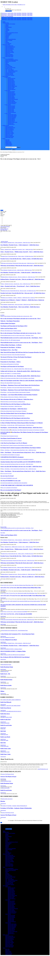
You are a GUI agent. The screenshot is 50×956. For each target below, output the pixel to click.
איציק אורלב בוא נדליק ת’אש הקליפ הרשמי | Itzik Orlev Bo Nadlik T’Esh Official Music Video (22, 595)
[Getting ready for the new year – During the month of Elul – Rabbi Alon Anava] (16, 368)
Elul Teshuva (7, 65)
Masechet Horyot (11, 124)
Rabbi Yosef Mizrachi (9, 49)
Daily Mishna (5, 76)
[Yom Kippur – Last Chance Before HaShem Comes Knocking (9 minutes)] (15, 392)
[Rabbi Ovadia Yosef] (6, 717)
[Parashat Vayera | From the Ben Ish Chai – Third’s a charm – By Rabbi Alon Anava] (16, 256)
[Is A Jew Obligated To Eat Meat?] (7, 637)
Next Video (2, 532)
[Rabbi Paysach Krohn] (4, 722)
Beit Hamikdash (8, 27)
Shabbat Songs (8, 141)
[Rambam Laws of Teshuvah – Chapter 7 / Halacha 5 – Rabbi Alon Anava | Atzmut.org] (17, 297)
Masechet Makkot (11, 118)
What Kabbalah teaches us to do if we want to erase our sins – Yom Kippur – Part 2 (21, 337)
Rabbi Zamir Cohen (9, 56)
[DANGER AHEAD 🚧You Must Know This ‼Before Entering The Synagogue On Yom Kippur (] (22, 429)
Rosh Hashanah (8, 33)
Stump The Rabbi (8, 40)
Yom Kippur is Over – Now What (8, 349)
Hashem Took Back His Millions (11, 59)
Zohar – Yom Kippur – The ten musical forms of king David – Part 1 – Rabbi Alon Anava (23, 452)
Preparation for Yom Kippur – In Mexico (10, 347)
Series (4, 57)
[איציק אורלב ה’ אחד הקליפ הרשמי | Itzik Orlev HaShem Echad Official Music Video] (16, 585)
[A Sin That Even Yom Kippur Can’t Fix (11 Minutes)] (11, 440)
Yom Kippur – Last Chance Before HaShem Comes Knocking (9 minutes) (18, 394)
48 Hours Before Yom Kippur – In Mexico (10, 345)
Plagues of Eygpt (8, 68)
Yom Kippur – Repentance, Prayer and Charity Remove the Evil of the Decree (20, 385)
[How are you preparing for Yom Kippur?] (8, 487)
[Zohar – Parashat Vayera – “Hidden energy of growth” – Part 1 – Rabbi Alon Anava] (16, 249)
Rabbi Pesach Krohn (9, 55)
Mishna (2, 691)
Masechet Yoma (11, 95)
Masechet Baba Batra (12, 116)
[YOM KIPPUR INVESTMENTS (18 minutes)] (10, 454)
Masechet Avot (11, 123)
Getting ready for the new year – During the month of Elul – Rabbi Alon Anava (20, 371)
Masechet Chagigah (11, 103)
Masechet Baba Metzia (12, 115)
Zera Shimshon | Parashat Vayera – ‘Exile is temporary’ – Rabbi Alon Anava (19, 245)
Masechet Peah (11, 79)
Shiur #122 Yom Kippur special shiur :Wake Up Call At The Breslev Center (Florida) (21, 380)
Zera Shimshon (8, 43)
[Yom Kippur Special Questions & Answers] (9, 435)
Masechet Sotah (11, 110)
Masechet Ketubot (11, 106)
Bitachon (7, 62)
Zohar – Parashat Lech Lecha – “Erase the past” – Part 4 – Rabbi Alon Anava (20, 286)
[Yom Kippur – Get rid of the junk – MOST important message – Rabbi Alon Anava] (17, 425)
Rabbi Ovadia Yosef (9, 45)
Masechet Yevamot (11, 105)
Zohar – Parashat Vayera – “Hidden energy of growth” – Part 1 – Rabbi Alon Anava (21, 251)
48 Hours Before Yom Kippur (7, 323)
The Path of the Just (9, 74)
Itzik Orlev (7, 139)
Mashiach (7, 35)
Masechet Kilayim (11, 81)
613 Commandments (9, 58)
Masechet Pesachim (11, 93)
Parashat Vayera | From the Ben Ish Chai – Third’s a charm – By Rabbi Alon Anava (21, 258)
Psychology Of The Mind (10, 67)
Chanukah (7, 30)
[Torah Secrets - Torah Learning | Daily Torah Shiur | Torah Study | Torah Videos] (16, 14)
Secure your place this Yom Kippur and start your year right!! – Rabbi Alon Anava (21, 466)
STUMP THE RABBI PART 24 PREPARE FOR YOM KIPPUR (16, 485)
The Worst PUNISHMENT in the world (10, 480)
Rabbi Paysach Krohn (9, 136)
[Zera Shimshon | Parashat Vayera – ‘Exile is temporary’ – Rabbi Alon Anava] (15, 242)
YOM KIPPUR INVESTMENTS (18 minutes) (12, 457)
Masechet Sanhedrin (12, 117)
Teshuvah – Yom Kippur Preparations (10, 321)
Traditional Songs (8, 144)
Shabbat (6, 24)
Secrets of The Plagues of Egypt (11, 32)
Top (1, 822)
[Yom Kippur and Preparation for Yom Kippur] (9, 364)
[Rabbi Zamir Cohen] (4, 746)
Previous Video (3, 526)
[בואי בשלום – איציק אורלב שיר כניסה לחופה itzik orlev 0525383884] (13, 611)
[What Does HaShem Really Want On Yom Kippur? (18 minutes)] (13, 411)
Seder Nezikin (8, 113)
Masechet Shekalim (11, 94)
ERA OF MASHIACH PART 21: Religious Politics (13, 651)
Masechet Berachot (11, 78)
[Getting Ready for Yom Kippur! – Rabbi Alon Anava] (11, 406)
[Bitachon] (6, 798)
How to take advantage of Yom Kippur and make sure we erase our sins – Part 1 (20, 318)
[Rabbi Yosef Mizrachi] (10, 699)
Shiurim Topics (6, 22)
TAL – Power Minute (9, 69)
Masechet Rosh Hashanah (13, 99)
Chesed (6, 28)
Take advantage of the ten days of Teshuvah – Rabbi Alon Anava (16, 399)
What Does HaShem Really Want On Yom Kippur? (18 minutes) (16, 413)
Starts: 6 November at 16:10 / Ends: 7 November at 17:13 (14, 4)
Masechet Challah (11, 87)
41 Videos (2, 315)
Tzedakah (7, 29)
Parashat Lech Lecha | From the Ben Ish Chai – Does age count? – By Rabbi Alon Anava (22, 293)
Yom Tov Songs (8, 145)
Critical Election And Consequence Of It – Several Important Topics (17, 634)
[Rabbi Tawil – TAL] (4, 671)
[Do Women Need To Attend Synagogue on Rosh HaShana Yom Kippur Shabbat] (16, 445)
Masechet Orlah (11, 88)
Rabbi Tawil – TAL (9, 134)
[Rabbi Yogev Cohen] (4, 751)
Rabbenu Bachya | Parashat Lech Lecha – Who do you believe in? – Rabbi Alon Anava (22, 279)
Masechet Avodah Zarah (12, 122)
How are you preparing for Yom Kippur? (10, 490)
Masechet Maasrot (11, 85)
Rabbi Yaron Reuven (9, 47)
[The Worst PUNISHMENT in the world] (8, 478)
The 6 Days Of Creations (10, 23)
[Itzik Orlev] (4, 740)
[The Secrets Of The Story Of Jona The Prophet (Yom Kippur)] (12, 354)
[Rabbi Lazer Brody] (4, 734)
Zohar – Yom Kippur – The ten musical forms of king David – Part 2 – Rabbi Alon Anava (23, 471)
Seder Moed (7, 90)
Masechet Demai (11, 80)
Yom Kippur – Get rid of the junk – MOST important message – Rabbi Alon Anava (21, 427)
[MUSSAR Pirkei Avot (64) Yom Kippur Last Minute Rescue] (12, 401)
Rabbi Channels (6, 125)
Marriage (7, 36)
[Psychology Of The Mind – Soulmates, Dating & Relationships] (13, 805)
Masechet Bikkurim (11, 89)
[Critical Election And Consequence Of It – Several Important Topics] (14, 630)
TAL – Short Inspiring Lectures (11, 70)
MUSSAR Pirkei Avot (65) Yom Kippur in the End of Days (15, 418)
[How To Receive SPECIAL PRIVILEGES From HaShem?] (12, 654)
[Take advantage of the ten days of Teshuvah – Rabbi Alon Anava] (13, 396)
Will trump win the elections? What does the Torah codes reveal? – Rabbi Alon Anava (21, 265)
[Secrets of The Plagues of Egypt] (7, 774)
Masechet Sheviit (11, 82)
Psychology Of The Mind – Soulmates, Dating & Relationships (16, 808)
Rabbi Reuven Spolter (9, 52)
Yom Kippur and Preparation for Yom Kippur (12, 366)
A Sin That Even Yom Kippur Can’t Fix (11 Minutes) (13, 443)
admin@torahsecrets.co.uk (43, 768)
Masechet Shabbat (11, 91)
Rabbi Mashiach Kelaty (6, 679)
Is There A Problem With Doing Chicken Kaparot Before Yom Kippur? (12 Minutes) (21, 422)
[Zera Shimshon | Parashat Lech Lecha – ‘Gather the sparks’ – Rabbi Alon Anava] (16, 270)
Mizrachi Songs (8, 142)
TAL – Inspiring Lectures (10, 71)
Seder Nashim (8, 104)
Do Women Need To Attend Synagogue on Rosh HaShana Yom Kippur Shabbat (20, 447)
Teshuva (7, 38)
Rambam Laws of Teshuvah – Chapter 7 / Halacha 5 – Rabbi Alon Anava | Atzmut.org (22, 300)
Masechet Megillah (11, 101)
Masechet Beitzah (11, 98)
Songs (4, 138)
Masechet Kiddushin (12, 112)
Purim (6, 31)
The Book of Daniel (9, 73)
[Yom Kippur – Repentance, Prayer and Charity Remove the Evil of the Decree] (10, 382)
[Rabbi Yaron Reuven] (10, 705)
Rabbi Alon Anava (9, 50)
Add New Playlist (4, 241)
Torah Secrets (3, 589)
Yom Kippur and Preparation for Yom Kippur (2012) (13, 326)
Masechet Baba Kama (12, 114)
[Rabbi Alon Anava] (10, 711)
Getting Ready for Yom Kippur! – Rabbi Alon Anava (13, 408)
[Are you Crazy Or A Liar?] (6, 473)
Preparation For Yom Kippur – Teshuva (10, 361)
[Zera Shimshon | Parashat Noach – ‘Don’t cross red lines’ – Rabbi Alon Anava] (15, 304)
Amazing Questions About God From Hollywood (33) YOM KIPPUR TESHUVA (20, 461)
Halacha (7, 26)
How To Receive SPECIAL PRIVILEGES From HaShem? (15, 657)
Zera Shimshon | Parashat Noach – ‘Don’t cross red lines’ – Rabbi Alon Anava (20, 306)
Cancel (1, 210)
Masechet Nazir (11, 109)
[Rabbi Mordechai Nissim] (5, 664)
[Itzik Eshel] (2, 728)
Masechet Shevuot (11, 119)
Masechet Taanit (11, 100)
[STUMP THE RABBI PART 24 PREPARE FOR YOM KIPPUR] (13, 482)
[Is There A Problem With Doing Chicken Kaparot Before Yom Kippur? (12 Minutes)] (17, 420)
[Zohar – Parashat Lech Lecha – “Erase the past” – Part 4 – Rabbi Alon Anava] (15, 283)
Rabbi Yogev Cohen (9, 51)
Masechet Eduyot (11, 121)
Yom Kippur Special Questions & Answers (11, 438)
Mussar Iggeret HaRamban (10, 39)
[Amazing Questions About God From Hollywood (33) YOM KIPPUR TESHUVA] (17, 459)
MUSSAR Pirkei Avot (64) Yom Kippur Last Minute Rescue (15, 404)
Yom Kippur (7, 34)
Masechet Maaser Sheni (12, 86)
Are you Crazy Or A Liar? (7, 476)
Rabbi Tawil (7, 53)
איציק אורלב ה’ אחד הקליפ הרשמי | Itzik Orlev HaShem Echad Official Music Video (20, 587)
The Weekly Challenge (9, 75)
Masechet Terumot (11, 83)
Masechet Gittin (11, 111)
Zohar (6, 41)
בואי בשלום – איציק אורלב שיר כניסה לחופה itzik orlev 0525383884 (16, 614)
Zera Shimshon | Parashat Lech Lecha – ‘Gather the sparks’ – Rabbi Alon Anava (20, 272)
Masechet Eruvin (11, 92)
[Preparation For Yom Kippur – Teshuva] (8, 359)
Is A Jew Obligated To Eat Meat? (8, 639)
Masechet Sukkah (11, 97)
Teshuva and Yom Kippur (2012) (8, 328)
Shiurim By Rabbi (6, 44)
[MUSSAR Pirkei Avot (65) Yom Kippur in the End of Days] (12, 415)
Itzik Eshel (7, 140)
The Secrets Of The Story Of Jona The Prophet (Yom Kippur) (15, 357)
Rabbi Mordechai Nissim (10, 46)
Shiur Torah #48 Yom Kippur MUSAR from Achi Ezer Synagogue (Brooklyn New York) (22, 352)
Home (4, 21)
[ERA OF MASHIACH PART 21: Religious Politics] (11, 648)
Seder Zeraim (8, 77)
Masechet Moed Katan (12, 102)
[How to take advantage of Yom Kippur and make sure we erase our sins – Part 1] (16, 316)
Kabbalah (7, 42)
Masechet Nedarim (11, 107)
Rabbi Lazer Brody (9, 54)
